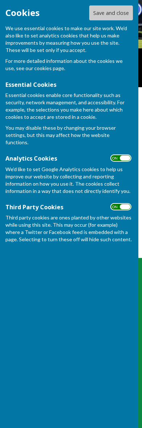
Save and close (111, 12)
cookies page (49, 68)
